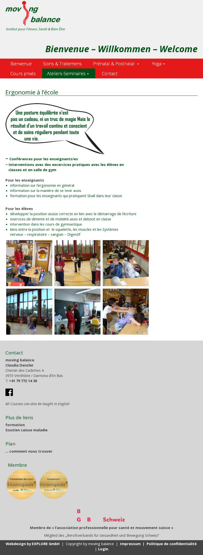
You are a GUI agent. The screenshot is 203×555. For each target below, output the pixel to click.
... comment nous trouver (28, 451)
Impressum (130, 543)
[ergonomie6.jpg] (77, 312)
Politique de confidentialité (172, 543)
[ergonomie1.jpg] (29, 263)
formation (15, 424)
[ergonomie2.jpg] (77, 263)
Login (103, 548)
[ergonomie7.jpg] (126, 312)
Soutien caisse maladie (26, 429)
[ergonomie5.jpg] (29, 312)
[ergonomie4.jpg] (126, 263)
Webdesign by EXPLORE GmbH (33, 543)
